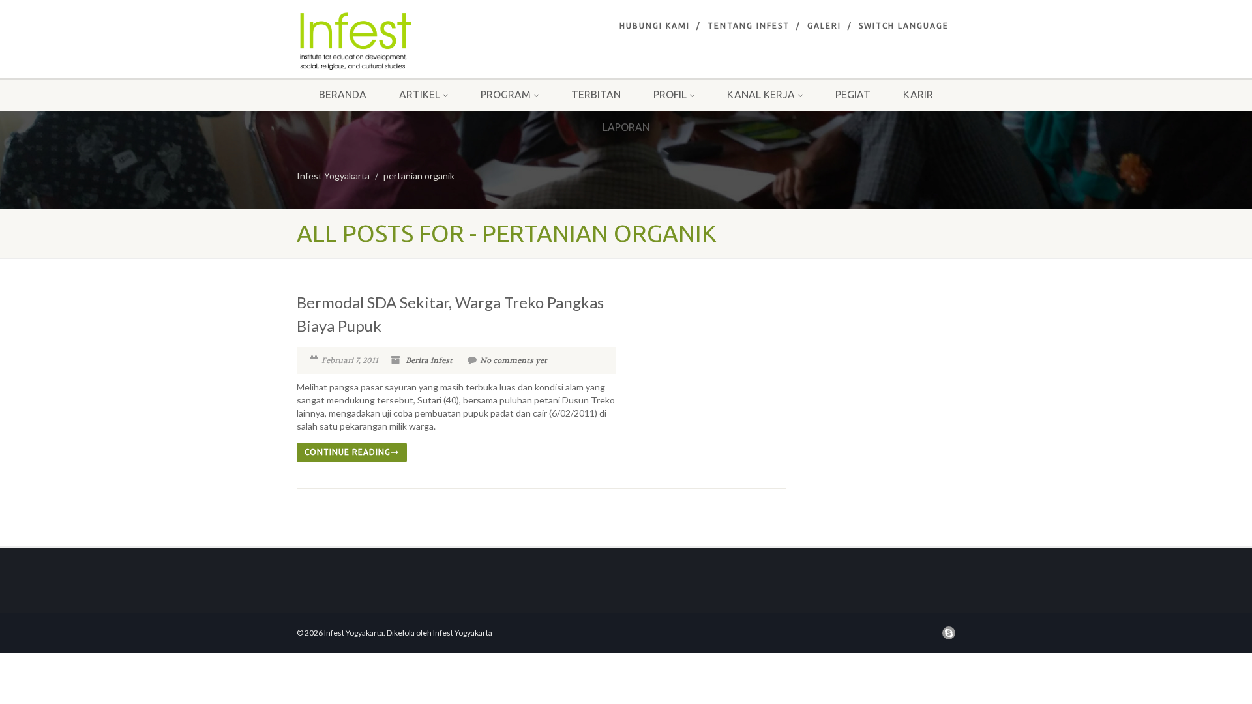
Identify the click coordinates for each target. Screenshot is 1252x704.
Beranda (342, 94)
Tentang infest (749, 26)
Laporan (626, 127)
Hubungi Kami (654, 26)
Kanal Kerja (761, 94)
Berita (417, 360)
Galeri (824, 26)
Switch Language (904, 26)
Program (506, 94)
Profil (670, 94)
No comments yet (513, 360)
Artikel (419, 94)
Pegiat (853, 94)
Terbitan (596, 94)
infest (441, 360)
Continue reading (348, 452)
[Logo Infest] (400, 41)
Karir (918, 94)
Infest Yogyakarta (333, 175)
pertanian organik (419, 175)
